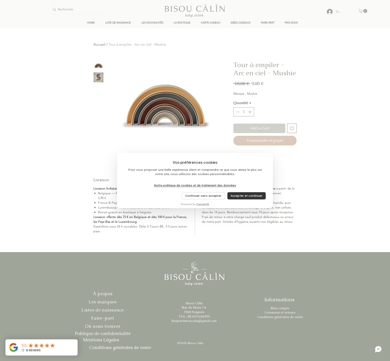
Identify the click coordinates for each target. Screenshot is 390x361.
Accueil (99, 44)
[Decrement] (237, 112)
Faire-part (102, 318)
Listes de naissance (102, 310)
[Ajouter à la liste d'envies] (292, 128)
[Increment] (250, 112)
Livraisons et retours (280, 312)
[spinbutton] (243, 112)
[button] (363, 11)
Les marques (103, 302)
